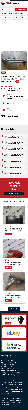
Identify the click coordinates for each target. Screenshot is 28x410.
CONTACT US (21, 13)
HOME (5, 9)
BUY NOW (8, 234)
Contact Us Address (16, 402)
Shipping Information (15, 400)
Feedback (12, 398)
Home (3, 398)
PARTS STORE (21, 9)
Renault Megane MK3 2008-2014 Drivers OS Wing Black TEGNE (13, 296)
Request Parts (20, 398)
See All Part (14, 308)
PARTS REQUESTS (8, 13)
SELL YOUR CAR (8, 17)
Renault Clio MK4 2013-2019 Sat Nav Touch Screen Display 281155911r (13, 229)
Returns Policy (5, 402)
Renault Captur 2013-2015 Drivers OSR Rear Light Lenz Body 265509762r (13, 263)
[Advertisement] (14, 35)
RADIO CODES (21, 17)
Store (7, 398)
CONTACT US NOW (14, 193)
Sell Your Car (5, 400)
